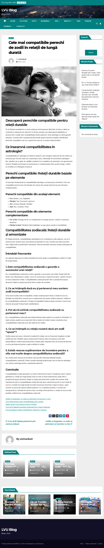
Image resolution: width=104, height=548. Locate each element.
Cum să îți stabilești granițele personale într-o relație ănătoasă (28, 407)
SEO (57, 21)
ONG (78, 21)
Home (12, 21)
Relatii (11, 38)
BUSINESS (45, 21)
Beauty (67, 21)
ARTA (34, 21)
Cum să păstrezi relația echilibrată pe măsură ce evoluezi (26, 410)
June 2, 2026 (37, 508)
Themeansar (39, 543)
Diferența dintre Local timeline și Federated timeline (90, 107)
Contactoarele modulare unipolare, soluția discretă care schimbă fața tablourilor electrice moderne (90, 94)
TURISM (33, 498)
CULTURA (24, 21)
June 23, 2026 (12, 508)
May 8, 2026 (61, 508)
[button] (97, 23)
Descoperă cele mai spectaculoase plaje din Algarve (90, 117)
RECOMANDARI (9, 498)
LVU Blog (9, 10)
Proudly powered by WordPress (11, 543)
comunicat (22, 59)
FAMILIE (88, 21)
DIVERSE (7, 26)
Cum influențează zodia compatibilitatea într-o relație (24, 402)
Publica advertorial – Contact (94, 543)
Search (84, 37)
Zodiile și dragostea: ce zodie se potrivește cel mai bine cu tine (28, 399)
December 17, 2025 (90, 508)
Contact (20, 26)
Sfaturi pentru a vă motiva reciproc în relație (21, 404)
